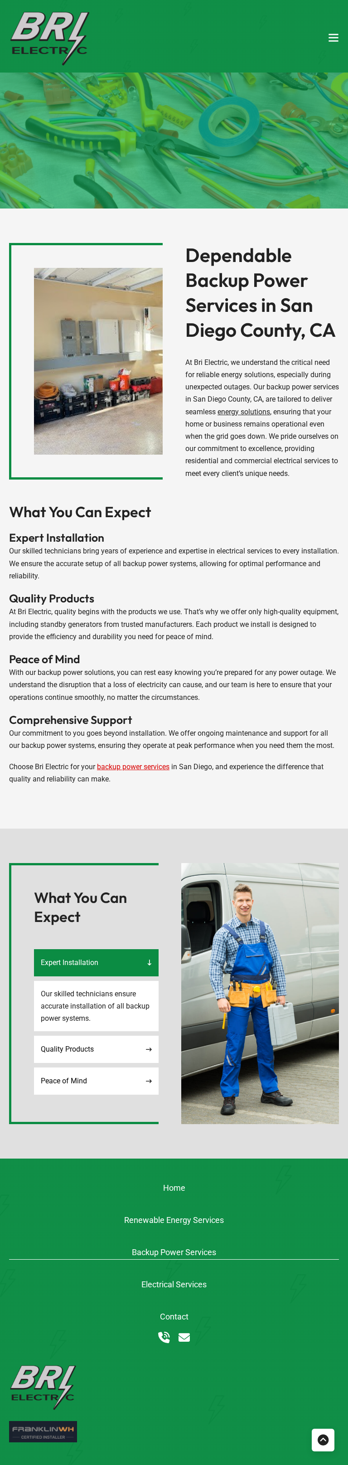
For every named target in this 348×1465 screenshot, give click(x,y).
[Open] (333, 37)
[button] (96, 962)
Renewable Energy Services (174, 1220)
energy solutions (244, 411)
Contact (174, 1316)
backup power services (133, 766)
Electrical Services (174, 1284)
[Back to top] (323, 1440)
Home (174, 1188)
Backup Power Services (174, 1252)
